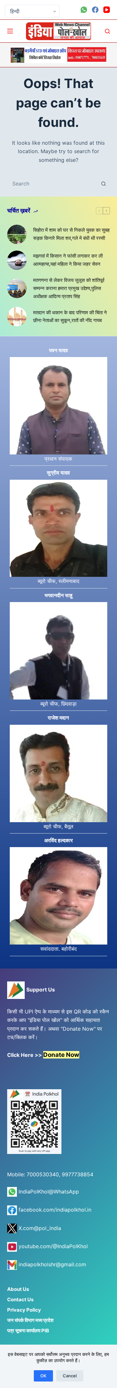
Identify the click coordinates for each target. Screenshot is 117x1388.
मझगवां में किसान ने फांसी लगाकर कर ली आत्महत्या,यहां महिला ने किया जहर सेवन (68, 260)
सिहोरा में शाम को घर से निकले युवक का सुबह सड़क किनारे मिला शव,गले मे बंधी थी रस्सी (71, 234)
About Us (18, 1289)
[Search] (107, 31)
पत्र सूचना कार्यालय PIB (28, 1330)
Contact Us (20, 1299)
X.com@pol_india (39, 1228)
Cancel (70, 1375)
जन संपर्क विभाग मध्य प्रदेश (30, 1320)
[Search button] (103, 183)
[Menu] (10, 31)
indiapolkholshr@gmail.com (51, 1264)
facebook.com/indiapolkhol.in (54, 1209)
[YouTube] (106, 9)
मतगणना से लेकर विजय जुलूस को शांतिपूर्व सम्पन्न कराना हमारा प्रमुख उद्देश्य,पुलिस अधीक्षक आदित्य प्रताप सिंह (68, 288)
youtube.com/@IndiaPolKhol (52, 1246)
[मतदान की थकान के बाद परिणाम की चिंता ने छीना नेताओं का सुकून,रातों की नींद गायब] (17, 316)
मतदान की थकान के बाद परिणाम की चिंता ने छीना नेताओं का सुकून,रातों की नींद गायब (70, 316)
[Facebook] (95, 9)
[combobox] (52, 183)
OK (43, 1375)
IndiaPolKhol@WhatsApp (48, 1191)
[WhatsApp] (84, 9)
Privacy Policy (24, 1310)
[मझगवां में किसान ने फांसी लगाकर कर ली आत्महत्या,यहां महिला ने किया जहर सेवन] (17, 260)
